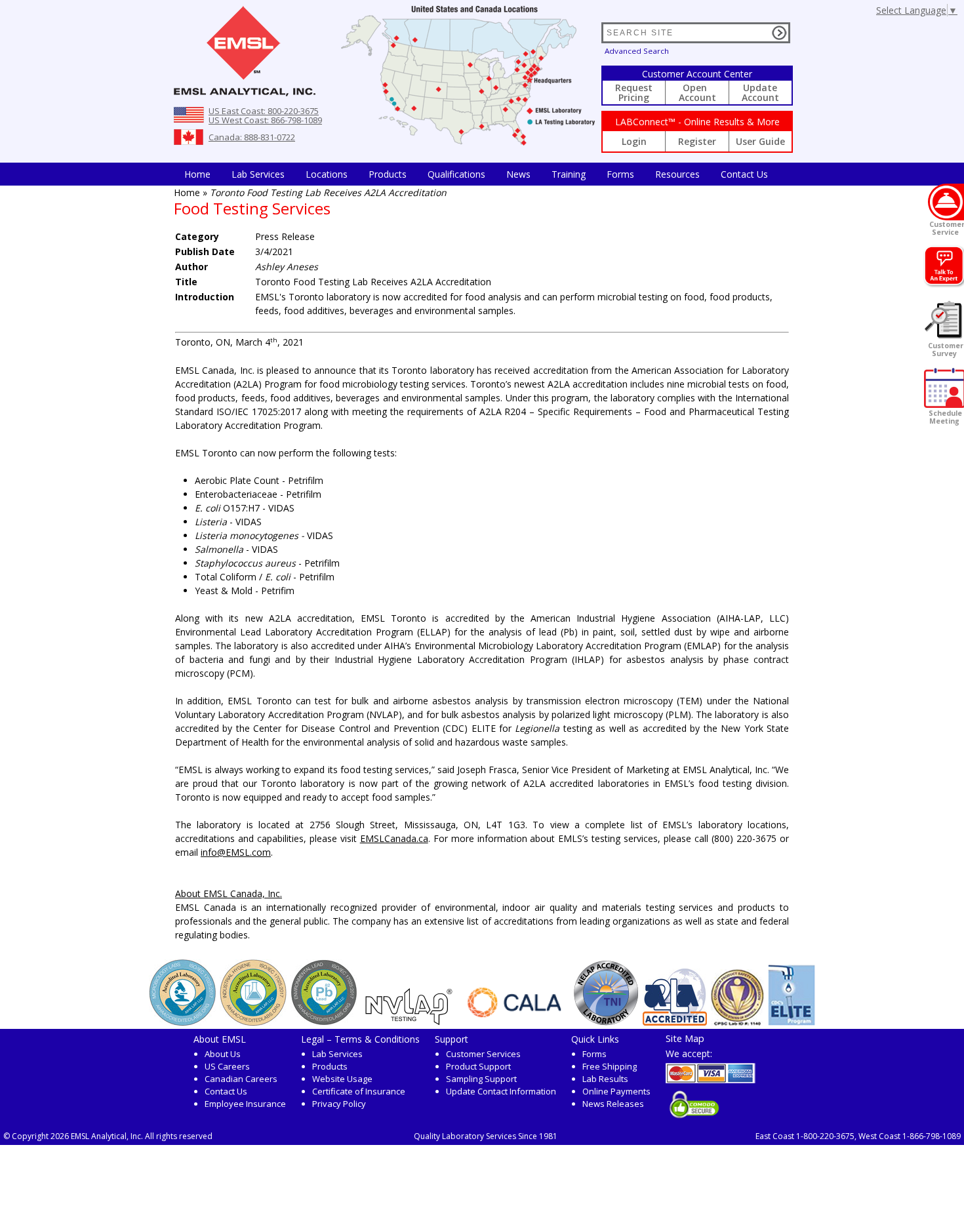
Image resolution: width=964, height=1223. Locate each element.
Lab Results (605, 1079)
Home (197, 174)
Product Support (478, 1066)
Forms (620, 174)
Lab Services (337, 1054)
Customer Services (483, 1054)
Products (388, 174)
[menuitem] (197, 174)
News (518, 174)
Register (697, 141)
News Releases (613, 1104)
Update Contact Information (501, 1091)
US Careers (227, 1066)
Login (634, 141)
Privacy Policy (339, 1104)
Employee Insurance (245, 1104)
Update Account (760, 92)
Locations (327, 174)
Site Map (685, 1038)
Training (569, 174)
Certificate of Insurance (358, 1091)
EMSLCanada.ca (394, 838)
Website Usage (342, 1079)
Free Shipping (609, 1066)
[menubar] (476, 174)
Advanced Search (637, 51)
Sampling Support (481, 1079)
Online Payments (616, 1091)
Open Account (697, 92)
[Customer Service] (946, 202)
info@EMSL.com (236, 852)
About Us (223, 1054)
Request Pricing (634, 92)
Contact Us (744, 174)
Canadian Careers (241, 1079)
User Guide (760, 141)
